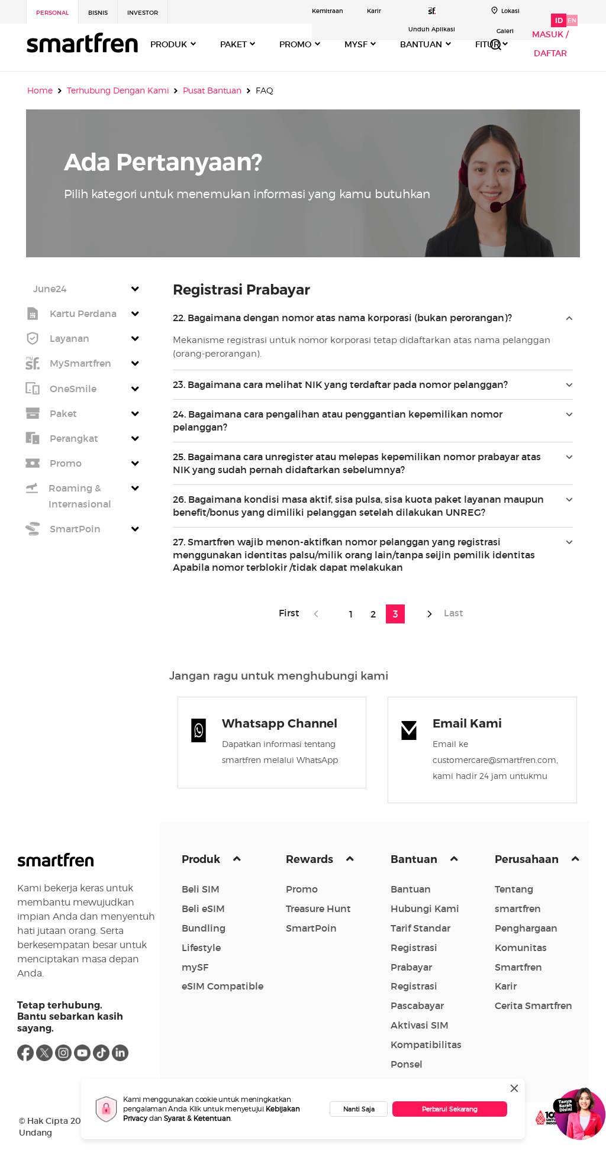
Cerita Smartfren (533, 1005)
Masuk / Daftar (550, 44)
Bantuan (415, 859)
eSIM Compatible (222, 986)
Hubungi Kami (425, 908)
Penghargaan (526, 928)
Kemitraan (327, 11)
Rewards (311, 859)
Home (40, 90)
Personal (52, 13)
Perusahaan (528, 859)
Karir (374, 11)
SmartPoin (311, 928)
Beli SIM (201, 889)
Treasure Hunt (318, 908)
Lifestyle (201, 947)
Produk (202, 859)
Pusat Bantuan (212, 90)
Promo (302, 889)
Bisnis (98, 13)
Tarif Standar (420, 928)
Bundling (203, 928)
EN (572, 20)
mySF (195, 967)
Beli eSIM (203, 908)
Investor (142, 13)
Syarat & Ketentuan (197, 1118)
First (293, 613)
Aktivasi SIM (420, 1025)
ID (559, 20)
